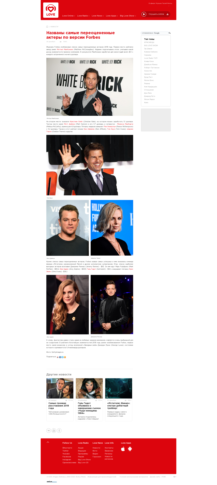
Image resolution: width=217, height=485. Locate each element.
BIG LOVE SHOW (151, 45)
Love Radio (82, 16)
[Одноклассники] (65, 356)
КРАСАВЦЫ (149, 42)
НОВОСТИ (54, 26)
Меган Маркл (149, 99)
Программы (83, 454)
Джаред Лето (149, 96)
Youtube (66, 454)
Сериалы (147, 55)
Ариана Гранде (150, 74)
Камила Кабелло (151, 52)
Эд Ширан (148, 48)
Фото (95, 451)
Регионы (108, 454)
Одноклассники (69, 462)
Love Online (68, 16)
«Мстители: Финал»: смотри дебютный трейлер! (118, 405)
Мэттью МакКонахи (65, 49)
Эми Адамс (64, 269)
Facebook (67, 456)
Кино (146, 102)
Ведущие (82, 451)
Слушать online (156, 14)
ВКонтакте (67, 448)
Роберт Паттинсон (151, 67)
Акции (80, 448)
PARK (164, 477)
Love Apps (111, 16)
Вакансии (109, 451)
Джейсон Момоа (150, 64)
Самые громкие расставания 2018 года (58, 405)
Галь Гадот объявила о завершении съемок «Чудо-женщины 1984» (89, 408)
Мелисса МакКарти (125, 124)
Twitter (66, 451)
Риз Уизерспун (110, 126)
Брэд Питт (148, 77)
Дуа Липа (148, 93)
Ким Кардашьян (150, 86)
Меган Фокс (149, 80)
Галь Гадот (91, 269)
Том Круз (111, 129)
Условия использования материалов (134, 477)
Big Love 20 (83, 462)
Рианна (147, 83)
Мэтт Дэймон (69, 124)
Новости (96, 448)
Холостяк (148, 71)
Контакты (109, 448)
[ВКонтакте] (60, 356)
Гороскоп (97, 456)
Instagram (67, 459)
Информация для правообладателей (102, 477)
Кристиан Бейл (76, 121)
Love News (97, 16)
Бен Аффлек (89, 129)
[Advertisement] (99, 7)
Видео (95, 454)
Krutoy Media (81, 477)
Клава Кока (149, 61)
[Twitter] (62, 356)
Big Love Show (127, 16)
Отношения (149, 90)
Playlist (81, 456)
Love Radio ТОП (150, 58)
